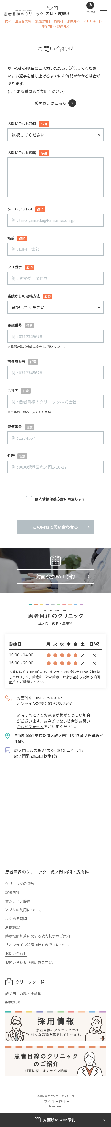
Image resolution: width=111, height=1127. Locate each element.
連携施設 (12, 927)
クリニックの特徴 (19, 883)
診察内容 (12, 892)
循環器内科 (42, 21)
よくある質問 (16, 918)
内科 (8, 21)
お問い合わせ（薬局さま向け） (30, 962)
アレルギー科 (92, 21)
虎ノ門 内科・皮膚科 (23, 993)
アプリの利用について (23, 909)
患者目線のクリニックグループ (55, 1096)
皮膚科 (58, 21)
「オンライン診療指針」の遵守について (37, 944)
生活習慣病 (23, 21)
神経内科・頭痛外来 (55, 26)
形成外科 (73, 21)
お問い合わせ (16, 953)
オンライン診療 (17, 901)
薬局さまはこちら (50, 103)
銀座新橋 (12, 1002)
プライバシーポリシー (55, 1101)
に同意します (60, 501)
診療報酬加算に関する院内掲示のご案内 (37, 936)
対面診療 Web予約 (55, 576)
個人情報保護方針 (49, 498)
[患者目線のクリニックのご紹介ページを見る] (55, 1061)
